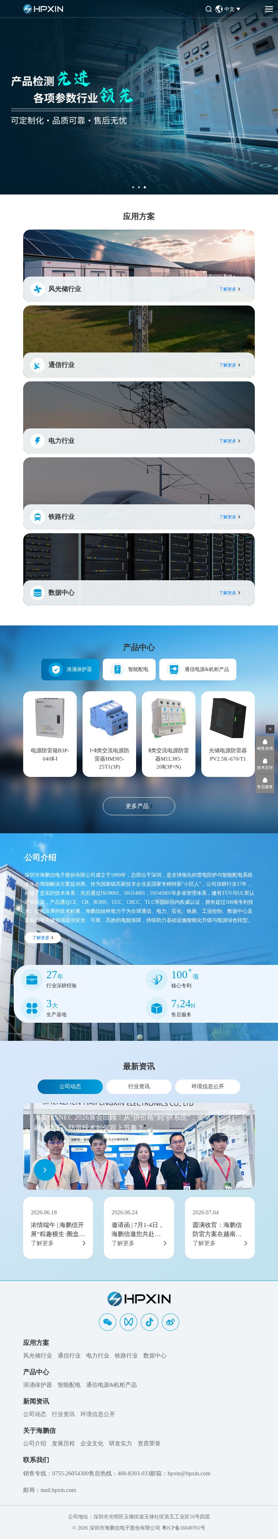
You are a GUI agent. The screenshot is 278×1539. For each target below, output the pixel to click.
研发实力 (120, 1443)
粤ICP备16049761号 (183, 1528)
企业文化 (92, 1443)
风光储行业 (37, 1355)
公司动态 (70, 1086)
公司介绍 (34, 1443)
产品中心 (36, 1372)
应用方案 (36, 1342)
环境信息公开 (207, 1086)
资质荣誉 (149, 1443)
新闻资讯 (36, 1401)
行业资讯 (139, 1086)
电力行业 (97, 1355)
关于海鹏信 (39, 1430)
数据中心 (155, 1355)
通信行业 (69, 1355)
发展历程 (63, 1443)
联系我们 (36, 1459)
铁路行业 (126, 1355)
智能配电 (138, 669)
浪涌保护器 (79, 669)
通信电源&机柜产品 (207, 669)
